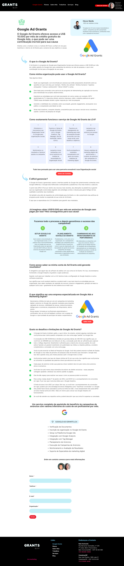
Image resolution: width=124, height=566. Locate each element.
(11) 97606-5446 (84, 561)
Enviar (33, 517)
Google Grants (37, 4)
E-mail (32, 496)
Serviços (70, 4)
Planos (46, 4)
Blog (76, 4)
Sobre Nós (53, 4)
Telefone (32, 486)
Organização (34, 506)
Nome (31, 476)
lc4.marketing (32, 559)
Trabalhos (62, 4)
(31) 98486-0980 (85, 552)
